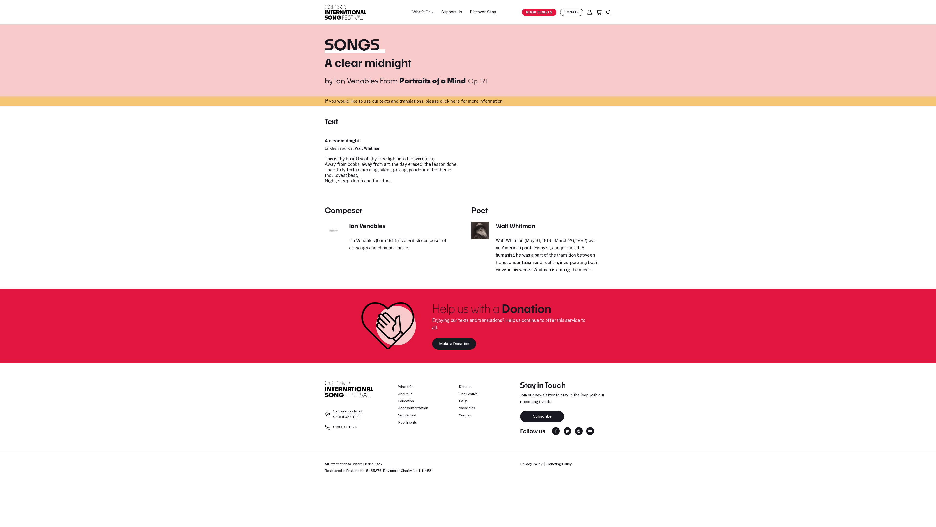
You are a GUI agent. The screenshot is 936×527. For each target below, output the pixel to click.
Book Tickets (539, 12)
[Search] (609, 12)
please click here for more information (464, 101)
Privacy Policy (531, 464)
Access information (413, 408)
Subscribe (542, 416)
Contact (465, 415)
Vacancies (467, 408)
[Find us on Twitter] (567, 430)
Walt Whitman (367, 148)
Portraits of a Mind (433, 80)
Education (406, 401)
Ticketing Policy (559, 464)
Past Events (407, 422)
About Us (405, 394)
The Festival (468, 394)
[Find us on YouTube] (590, 430)
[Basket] (599, 12)
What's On (406, 387)
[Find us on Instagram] (579, 430)
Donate (571, 12)
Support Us (451, 12)
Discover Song (483, 12)
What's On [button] (421, 12)
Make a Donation (454, 343)
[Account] (590, 12)
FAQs (463, 401)
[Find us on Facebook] (556, 430)
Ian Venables (356, 80)
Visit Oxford (407, 415)
